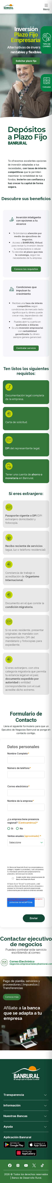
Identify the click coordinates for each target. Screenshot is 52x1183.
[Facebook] (10, 1165)
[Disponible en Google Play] (14, 1144)
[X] (34, 1165)
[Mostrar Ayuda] (45, 1126)
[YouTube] (26, 1165)
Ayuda (8, 1126)
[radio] (10, 828)
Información (12, 1105)
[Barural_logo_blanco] (26, 1073)
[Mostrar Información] (45, 1105)
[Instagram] (18, 1165)
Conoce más (12, 997)
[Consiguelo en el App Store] (38, 1144)
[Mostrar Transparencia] (45, 1095)
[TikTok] (42, 1165)
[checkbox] (26, 828)
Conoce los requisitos (26, 269)
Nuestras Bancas (15, 1116)
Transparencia (13, 1095)
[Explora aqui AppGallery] (26, 1153)
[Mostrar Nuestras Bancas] (45, 1116)
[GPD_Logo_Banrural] (8, 6)
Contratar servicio (26, 348)
